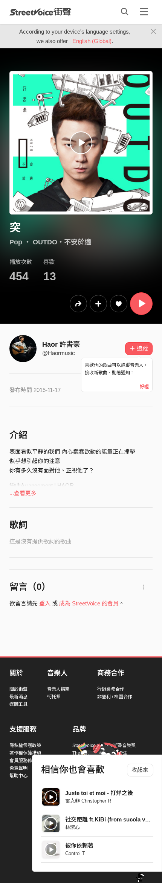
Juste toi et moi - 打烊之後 (99, 793)
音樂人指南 (58, 689)
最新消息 (18, 696)
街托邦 (54, 696)
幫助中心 (18, 775)
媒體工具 (18, 704)
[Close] (153, 31)
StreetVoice (40, 11)
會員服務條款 (23, 760)
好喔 (144, 386)
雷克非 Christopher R (88, 801)
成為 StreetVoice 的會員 (89, 603)
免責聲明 (18, 768)
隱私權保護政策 (25, 745)
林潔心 (72, 827)
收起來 (139, 770)
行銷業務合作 (110, 689)
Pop (15, 242)
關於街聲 (18, 689)
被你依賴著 (79, 845)
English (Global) (92, 41)
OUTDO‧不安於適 (62, 242)
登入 (44, 603)
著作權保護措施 (25, 753)
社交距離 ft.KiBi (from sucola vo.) (108, 819)
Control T (75, 853)
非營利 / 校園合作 (114, 696)
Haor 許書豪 (61, 344)
